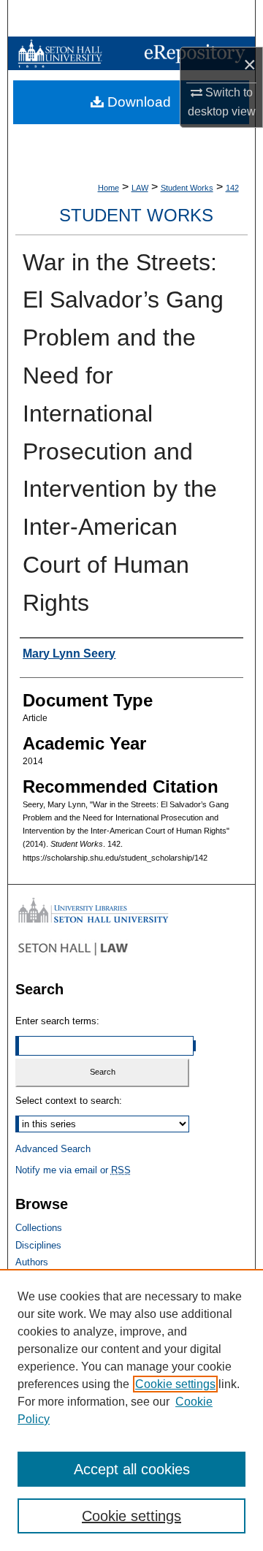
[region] (131, 1410)
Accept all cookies (132, 1469)
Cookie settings (175, 1384)
